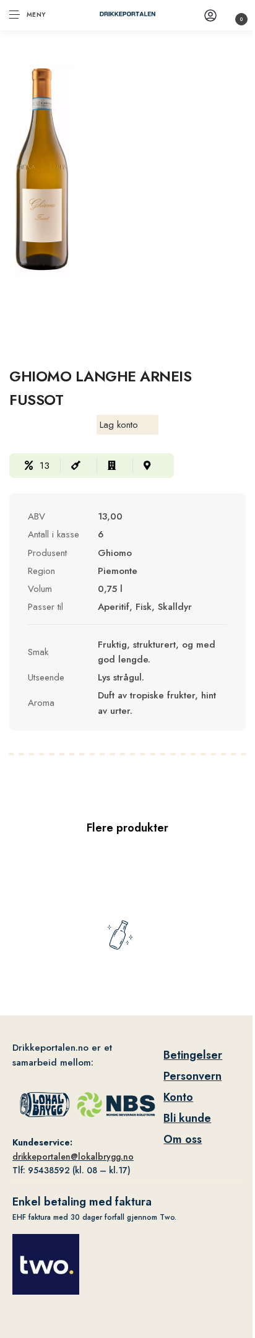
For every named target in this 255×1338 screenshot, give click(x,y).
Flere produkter (127, 828)
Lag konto (119, 425)
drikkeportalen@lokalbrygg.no (73, 1156)
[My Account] (210, 15)
